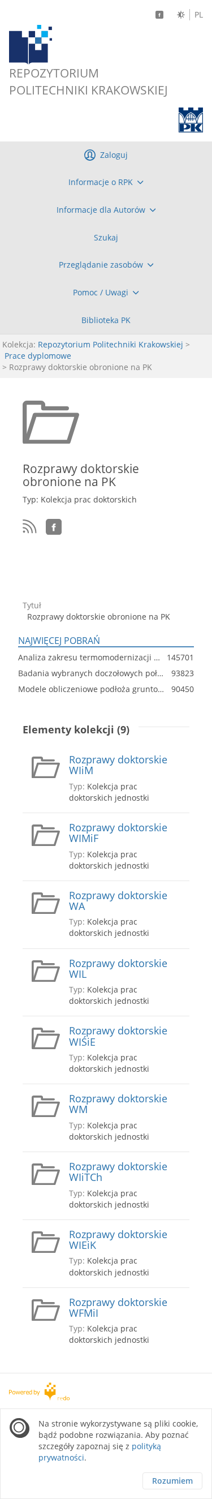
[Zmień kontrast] (181, 15)
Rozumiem (172, 1480)
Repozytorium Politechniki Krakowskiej (110, 344)
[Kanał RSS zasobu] (30, 526)
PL (198, 15)
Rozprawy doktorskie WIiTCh (118, 1172)
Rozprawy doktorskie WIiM (118, 765)
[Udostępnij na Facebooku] (54, 527)
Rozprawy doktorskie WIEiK (118, 1240)
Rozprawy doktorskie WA (118, 901)
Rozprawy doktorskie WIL (118, 969)
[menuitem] (106, 182)
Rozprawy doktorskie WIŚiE (118, 1036)
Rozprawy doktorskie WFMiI (118, 1308)
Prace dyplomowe (38, 355)
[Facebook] (159, 15)
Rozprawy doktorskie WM (118, 1104)
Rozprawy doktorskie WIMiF (118, 833)
